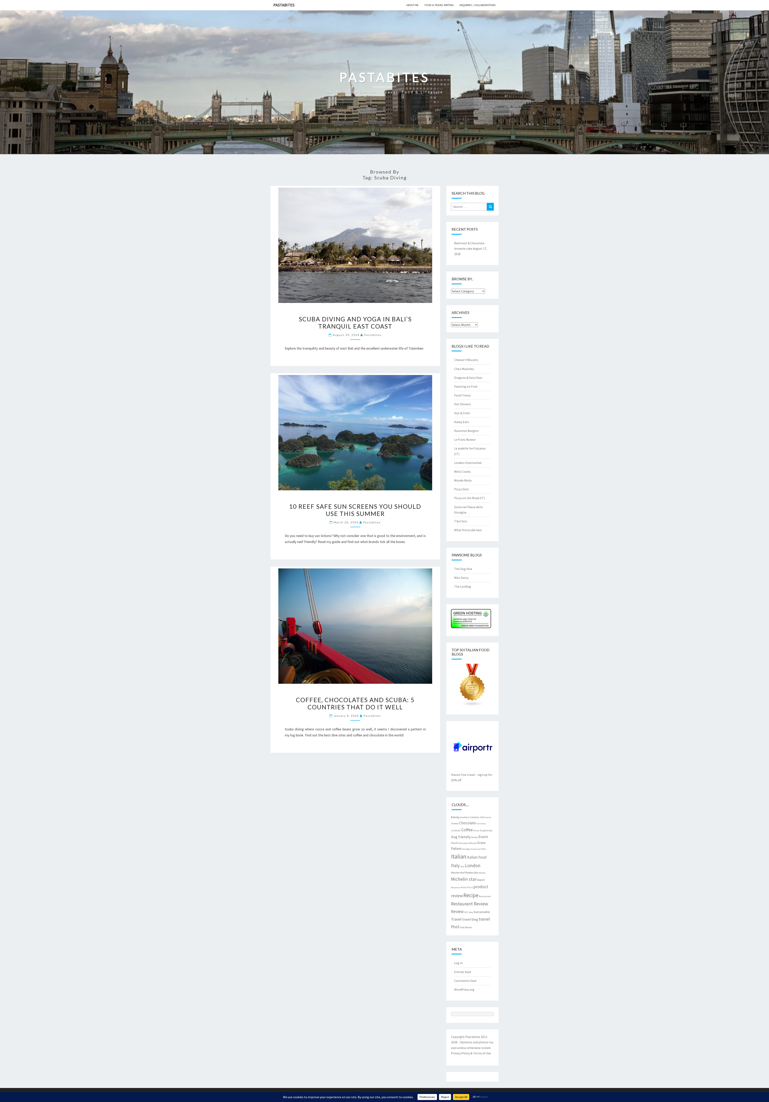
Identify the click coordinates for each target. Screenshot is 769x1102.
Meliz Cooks (462, 472)
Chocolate (467, 822)
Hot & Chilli (462, 413)
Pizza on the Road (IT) (469, 498)
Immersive (475, 849)
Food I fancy (462, 395)
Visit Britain (466, 927)
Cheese (454, 823)
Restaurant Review (469, 904)
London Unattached (467, 463)
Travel (456, 919)
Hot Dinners (462, 404)
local (462, 866)
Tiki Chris (460, 521)
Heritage (466, 849)
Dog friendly (461, 837)
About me (412, 5)
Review (457, 911)
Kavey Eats (461, 422)
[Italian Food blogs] (472, 686)
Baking (455, 817)
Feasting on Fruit (466, 386)
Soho (471, 912)
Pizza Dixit (461, 489)
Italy (455, 865)
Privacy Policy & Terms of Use (471, 1053)
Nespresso (455, 887)
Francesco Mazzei (467, 843)
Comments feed (465, 981)
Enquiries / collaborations (478, 5)
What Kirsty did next (468, 530)
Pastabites (283, 4)
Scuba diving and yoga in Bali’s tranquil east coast (355, 322)
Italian (458, 856)
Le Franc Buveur (465, 439)
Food (454, 843)
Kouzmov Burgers (466, 431)
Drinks (474, 837)
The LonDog (462, 586)
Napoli (481, 880)
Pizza (470, 887)
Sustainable (482, 912)
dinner (476, 830)
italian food (476, 857)
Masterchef (458, 872)
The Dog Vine (463, 569)
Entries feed (462, 972)
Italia (483, 848)
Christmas (481, 823)
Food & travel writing (439, 5)
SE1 (466, 912)
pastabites (373, 335)
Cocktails (456, 830)
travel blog (470, 919)
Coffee (467, 830)
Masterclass (472, 872)
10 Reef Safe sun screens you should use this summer (355, 510)
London (472, 865)
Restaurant (485, 896)
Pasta (464, 887)
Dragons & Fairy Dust (468, 378)
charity (488, 817)
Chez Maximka (464, 369)
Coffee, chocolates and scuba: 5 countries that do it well (355, 703)
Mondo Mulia (463, 480)
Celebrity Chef (477, 817)
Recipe (470, 895)
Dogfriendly (486, 830)
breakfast (464, 817)
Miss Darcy (461, 578)
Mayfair (482, 873)
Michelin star (464, 879)
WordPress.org (464, 989)
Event (483, 836)
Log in (458, 963)
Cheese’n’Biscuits (466, 360)
